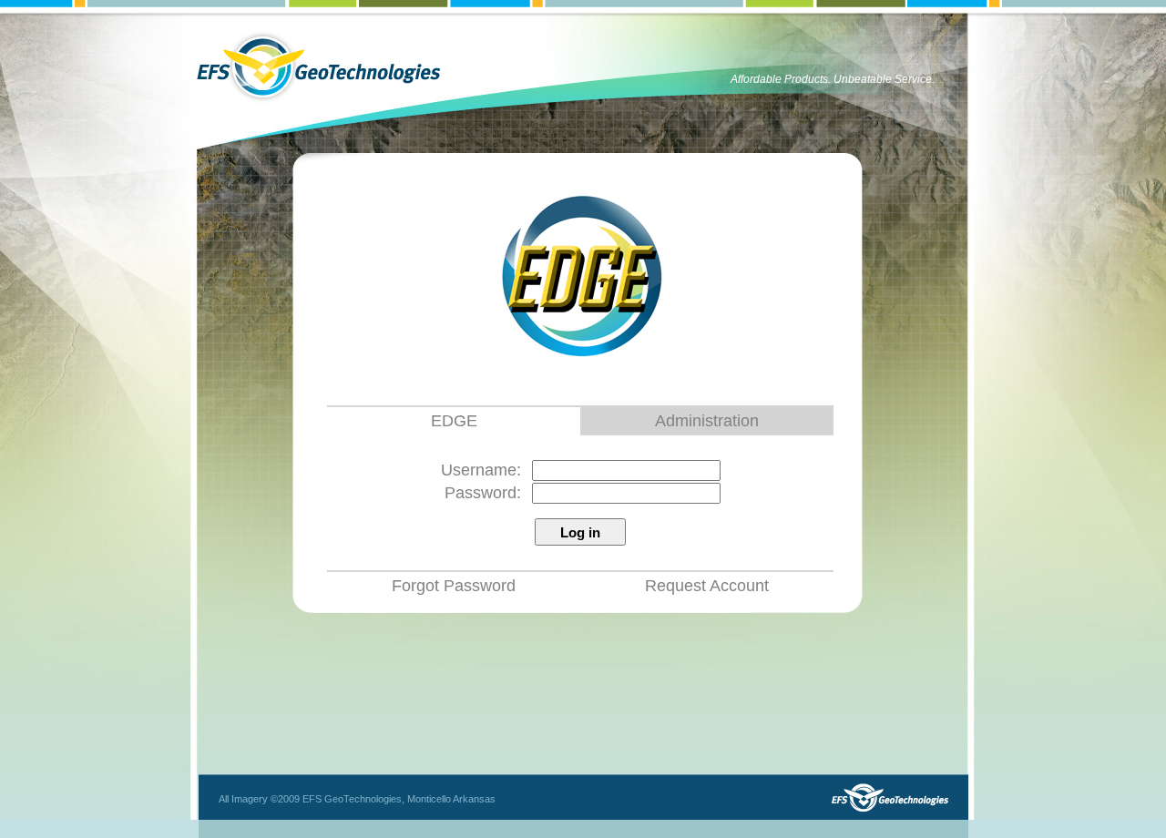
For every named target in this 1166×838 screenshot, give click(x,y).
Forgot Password (454, 586)
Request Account (707, 586)
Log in (580, 532)
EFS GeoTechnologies (319, 67)
